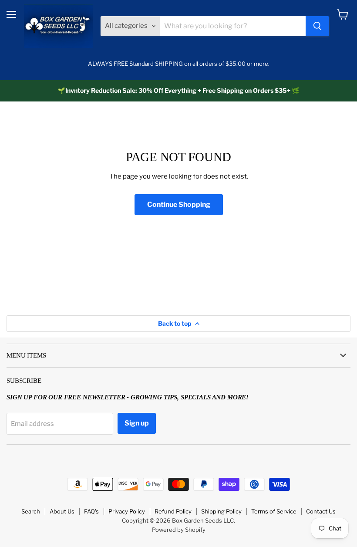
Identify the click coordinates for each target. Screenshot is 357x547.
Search (30, 511)
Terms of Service (273, 511)
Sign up (137, 423)
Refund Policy (173, 511)
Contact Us (321, 511)
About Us (62, 511)
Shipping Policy (221, 511)
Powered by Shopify (178, 529)
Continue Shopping (178, 204)
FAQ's (91, 511)
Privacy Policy (126, 511)
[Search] (317, 26)
